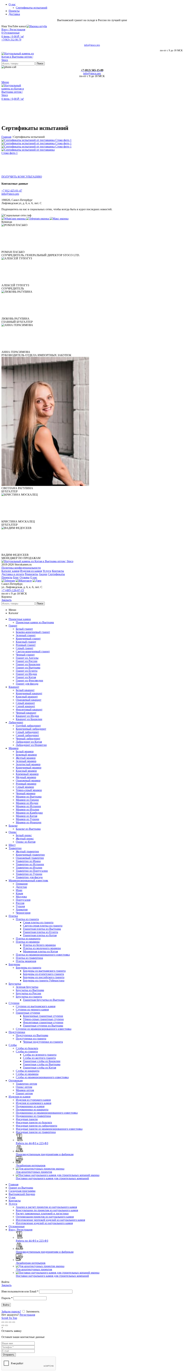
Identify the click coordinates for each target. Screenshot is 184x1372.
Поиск (40, 63)
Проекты (6, 577)
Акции (43, 574)
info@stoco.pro (92, 45)
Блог (16, 577)
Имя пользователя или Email (19, 1291)
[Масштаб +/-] (13, 1322)
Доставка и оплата (12, 574)
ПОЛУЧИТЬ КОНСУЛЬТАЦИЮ (21, 176)
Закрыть (6, 599)
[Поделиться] (6, 1322)
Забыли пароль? (11, 1311)
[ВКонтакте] (24, 580)
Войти (6, 1305)
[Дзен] (37, 580)
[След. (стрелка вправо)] (6, 1325)
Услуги (47, 570)
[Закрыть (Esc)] (2, 1322)
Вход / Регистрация (20, 1229)
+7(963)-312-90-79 (11, 39)
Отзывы (24, 577)
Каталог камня (10, 570)
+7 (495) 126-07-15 (12, 590)
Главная (6, 136)
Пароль (7, 1298)
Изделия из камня (31, 570)
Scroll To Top (9, 1317)
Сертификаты (56, 574)
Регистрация (27, 1314)
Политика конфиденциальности (21, 567)
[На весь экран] (10, 1322)
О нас (33, 577)
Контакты (58, 570)
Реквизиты (31, 574)
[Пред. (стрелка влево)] (2, 1325)
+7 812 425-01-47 (11, 190)
